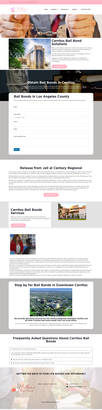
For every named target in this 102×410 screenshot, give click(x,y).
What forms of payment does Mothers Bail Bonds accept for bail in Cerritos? (34, 363)
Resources (64, 9)
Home (46, 9)
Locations (54, 9)
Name (16, 107)
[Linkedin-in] (67, 390)
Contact (74, 9)
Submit (17, 149)
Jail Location (17, 114)
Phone (16, 121)
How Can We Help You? (20, 136)
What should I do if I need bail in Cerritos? (24, 349)
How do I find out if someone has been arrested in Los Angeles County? (32, 359)
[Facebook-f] (71, 390)
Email (15, 129)
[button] (51, 349)
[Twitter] (74, 390)
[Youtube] (77, 390)
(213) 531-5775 (86, 9)
